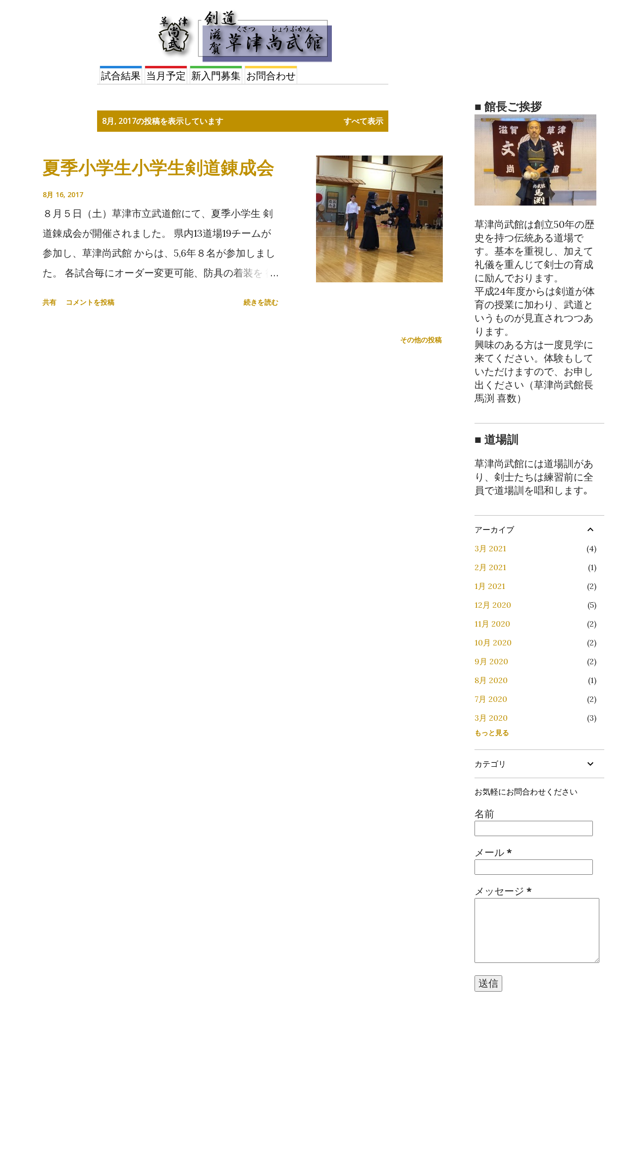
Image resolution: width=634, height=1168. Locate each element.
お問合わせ (271, 75)
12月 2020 (493, 605)
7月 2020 (491, 699)
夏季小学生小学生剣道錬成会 (158, 167)
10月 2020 (493, 642)
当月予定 (166, 75)
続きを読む (261, 302)
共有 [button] (49, 302)
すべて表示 (363, 120)
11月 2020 (492, 624)
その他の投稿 (421, 339)
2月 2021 (490, 567)
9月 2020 (491, 661)
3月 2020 (491, 718)
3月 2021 (490, 548)
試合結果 (121, 75)
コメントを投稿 (90, 302)
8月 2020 (491, 680)
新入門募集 (216, 75)
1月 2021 (490, 586)
